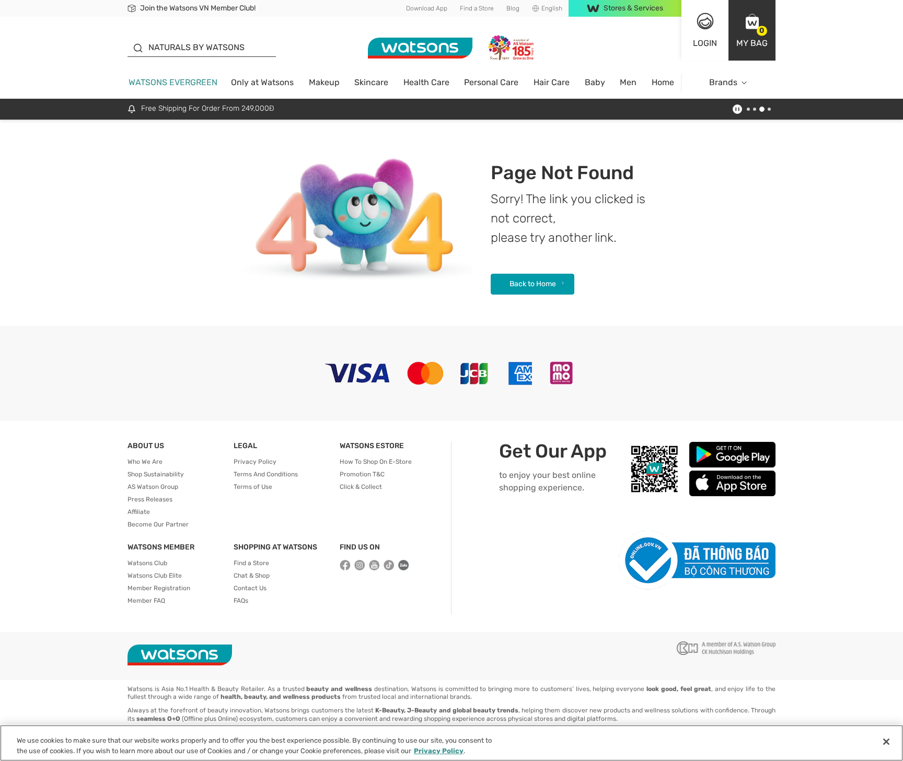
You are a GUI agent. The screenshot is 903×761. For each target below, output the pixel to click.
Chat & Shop (252, 575)
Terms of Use (253, 486)
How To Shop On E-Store (376, 461)
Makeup (324, 82)
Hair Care (552, 82)
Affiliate (139, 512)
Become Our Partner (158, 524)
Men (628, 82)
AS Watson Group (153, 486)
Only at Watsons (262, 82)
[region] (451, 743)
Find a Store (477, 8)
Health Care (426, 82)
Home (663, 82)
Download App (426, 8)
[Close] (886, 741)
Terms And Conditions (266, 474)
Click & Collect (361, 486)
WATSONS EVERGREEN (173, 82)
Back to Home (533, 283)
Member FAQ (146, 600)
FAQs (241, 600)
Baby (595, 82)
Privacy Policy (255, 461)
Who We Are (145, 461)
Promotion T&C (362, 474)
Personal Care (491, 82)
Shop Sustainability (156, 474)
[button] (751, 30)
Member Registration (159, 588)
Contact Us (250, 588)
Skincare (371, 82)
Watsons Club (147, 563)
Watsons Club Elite (155, 575)
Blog (512, 8)
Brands (723, 82)
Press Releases (150, 499)
